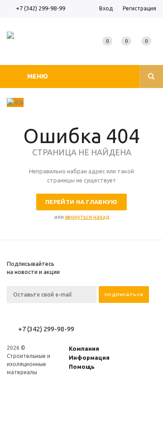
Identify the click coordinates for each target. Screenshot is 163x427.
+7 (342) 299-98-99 (40, 8)
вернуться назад (87, 217)
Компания (84, 348)
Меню (37, 76)
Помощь (82, 366)
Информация (89, 357)
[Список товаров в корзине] (148, 49)
